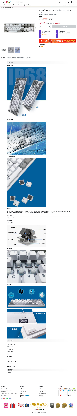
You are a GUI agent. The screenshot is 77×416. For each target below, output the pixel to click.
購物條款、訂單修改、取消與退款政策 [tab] (15, 57)
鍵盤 (12, 7)
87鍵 (51, 19)
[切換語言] (65, 2)
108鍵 (46, 19)
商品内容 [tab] (3, 57)
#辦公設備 (41, 14)
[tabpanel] (38, 217)
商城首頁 (2, 7)
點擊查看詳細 (44, 34)
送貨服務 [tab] (29, 57)
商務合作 (41, 395)
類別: (40, 19)
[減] (40, 26)
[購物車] (68, 2)
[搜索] (59, 2)
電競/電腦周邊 (8, 7)
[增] (49, 26)
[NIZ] (40, 16)
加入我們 (41, 391)
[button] (35, 28)
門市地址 (41, 388)
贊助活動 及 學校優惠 (43, 393)
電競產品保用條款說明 (43, 390)
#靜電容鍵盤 (46, 14)
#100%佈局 (51, 14)
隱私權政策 (41, 397)
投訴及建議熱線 (5, 395)
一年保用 (9, 372)
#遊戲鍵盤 (55, 14)
